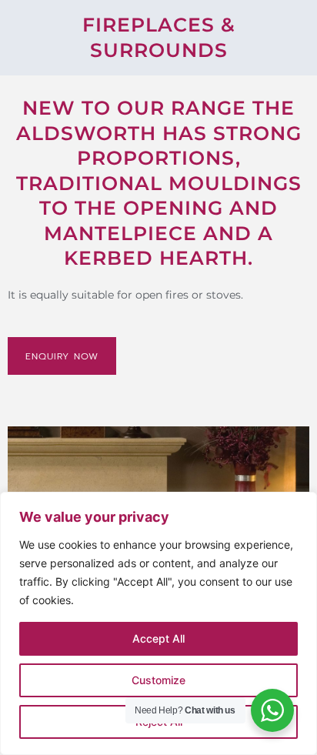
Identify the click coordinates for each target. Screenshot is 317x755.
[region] (158, 623)
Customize (158, 680)
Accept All (158, 638)
